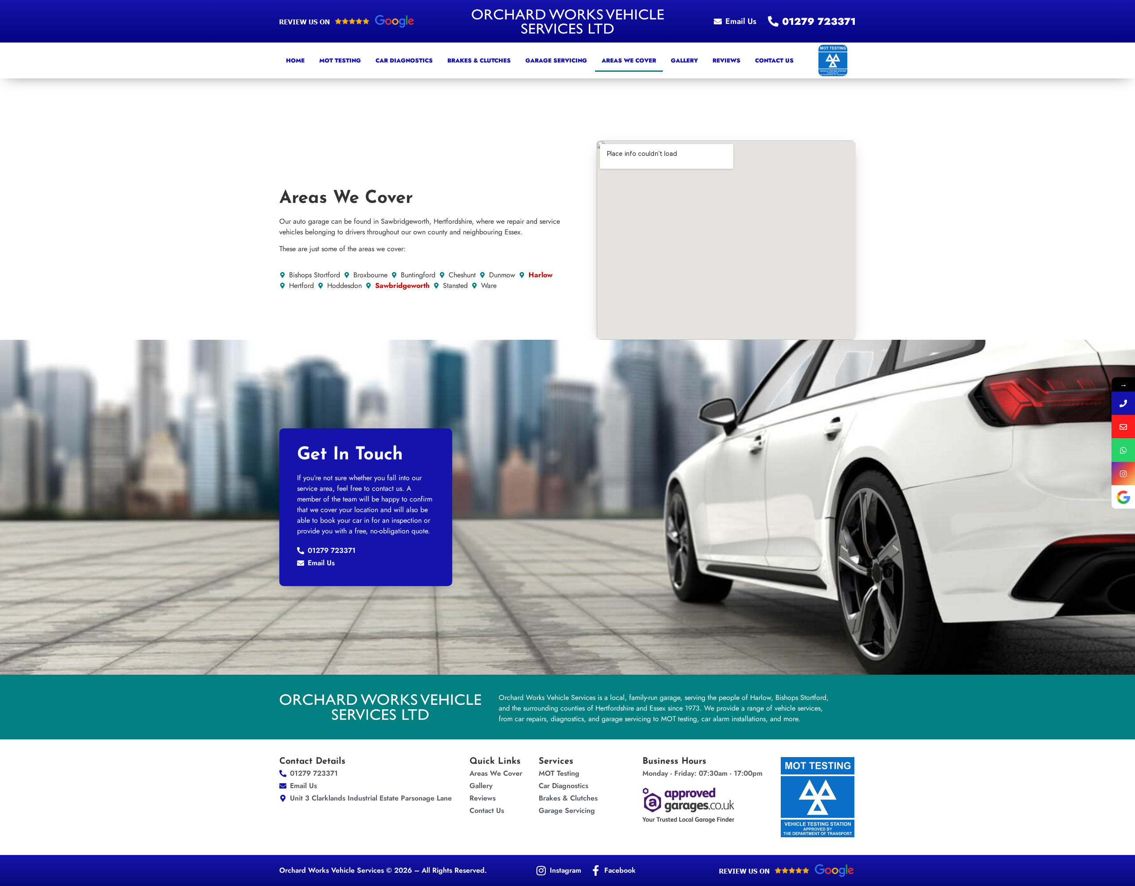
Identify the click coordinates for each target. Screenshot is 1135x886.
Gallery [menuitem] (684, 60)
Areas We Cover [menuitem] (629, 60)
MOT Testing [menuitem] (340, 60)
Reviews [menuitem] (726, 60)
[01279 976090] (1123, 403)
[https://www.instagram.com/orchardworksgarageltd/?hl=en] (1123, 474)
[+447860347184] (1123, 450)
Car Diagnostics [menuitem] (404, 60)
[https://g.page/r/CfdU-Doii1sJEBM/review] (1123, 497)
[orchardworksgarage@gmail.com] (1123, 427)
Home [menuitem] (295, 60)
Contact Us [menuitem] (774, 60)
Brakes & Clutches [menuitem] (479, 60)
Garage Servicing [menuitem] (556, 60)
